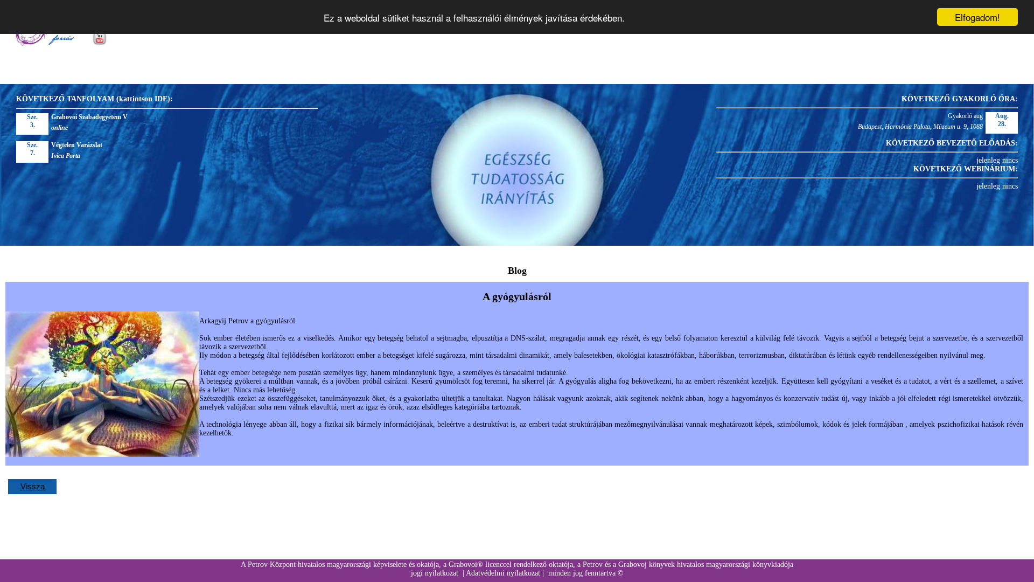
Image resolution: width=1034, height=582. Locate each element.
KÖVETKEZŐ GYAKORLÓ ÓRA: (960, 99)
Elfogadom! (977, 17)
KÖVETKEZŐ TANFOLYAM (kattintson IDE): (94, 99)
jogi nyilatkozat (434, 573)
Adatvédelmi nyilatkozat (503, 573)
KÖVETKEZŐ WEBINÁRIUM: (965, 169)
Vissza (32, 486)
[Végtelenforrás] (44, 43)
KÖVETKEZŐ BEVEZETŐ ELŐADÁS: (952, 143)
